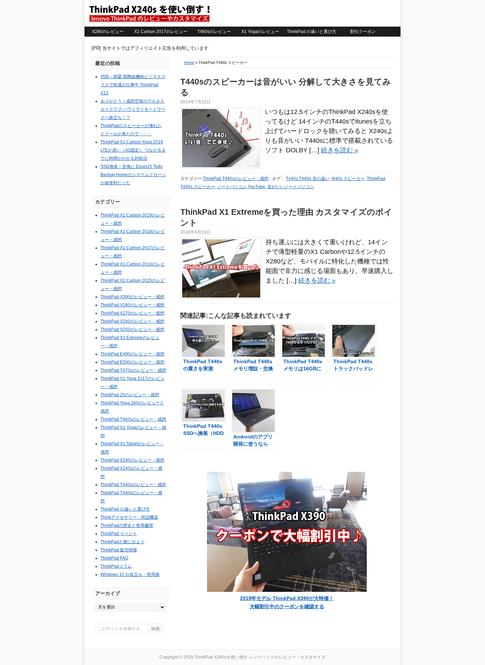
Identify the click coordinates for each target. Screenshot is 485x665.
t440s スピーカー (348, 178)
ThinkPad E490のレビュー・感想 (132, 353)
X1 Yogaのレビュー (260, 31)
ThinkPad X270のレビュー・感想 (132, 313)
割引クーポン (363, 31)
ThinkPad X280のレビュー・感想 (132, 304)
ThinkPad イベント (118, 533)
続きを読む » (339, 150)
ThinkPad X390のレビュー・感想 (132, 296)
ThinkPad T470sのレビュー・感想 (133, 370)
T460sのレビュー (214, 31)
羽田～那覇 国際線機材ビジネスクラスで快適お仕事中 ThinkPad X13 (132, 85)
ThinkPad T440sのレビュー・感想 (235, 178)
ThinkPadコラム (116, 566)
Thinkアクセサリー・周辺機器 (129, 517)
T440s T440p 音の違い (307, 178)
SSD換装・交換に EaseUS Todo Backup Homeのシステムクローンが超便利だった (133, 174)
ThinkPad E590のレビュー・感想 (132, 362)
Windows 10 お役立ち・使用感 (129, 574)
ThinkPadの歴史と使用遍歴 (126, 525)
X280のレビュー (108, 31)
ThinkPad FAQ (114, 558)
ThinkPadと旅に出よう (122, 541)
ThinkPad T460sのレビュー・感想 (133, 419)
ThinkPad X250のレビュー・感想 (132, 329)
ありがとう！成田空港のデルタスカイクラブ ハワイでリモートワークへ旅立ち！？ (132, 109)
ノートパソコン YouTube (241, 186)
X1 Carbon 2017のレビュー (160, 31)
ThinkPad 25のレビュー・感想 (129, 394)
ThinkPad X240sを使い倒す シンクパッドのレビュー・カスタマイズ (149, 13)
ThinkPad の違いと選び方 (311, 31)
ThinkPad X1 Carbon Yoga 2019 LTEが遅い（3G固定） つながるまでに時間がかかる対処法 (133, 150)
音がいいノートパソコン (290, 186)
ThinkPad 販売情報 (118, 549)
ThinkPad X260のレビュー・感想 (132, 321)
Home (189, 62)
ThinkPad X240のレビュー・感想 (132, 460)
